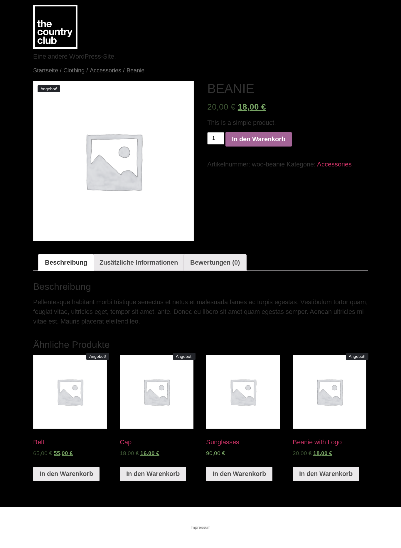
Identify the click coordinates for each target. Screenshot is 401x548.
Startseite (45, 70)
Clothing (74, 70)
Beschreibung (66, 262)
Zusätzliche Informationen (139, 262)
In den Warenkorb (258, 139)
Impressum (200, 527)
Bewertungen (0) (215, 262)
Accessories (105, 70)
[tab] (66, 262)
